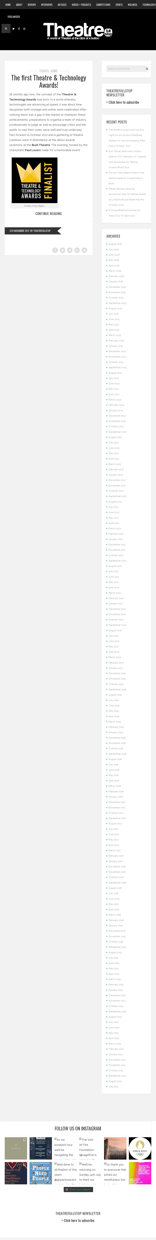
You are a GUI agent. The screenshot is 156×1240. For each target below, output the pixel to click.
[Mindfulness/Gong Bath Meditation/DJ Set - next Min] (16, 1148)
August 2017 (115, 823)
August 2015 (115, 952)
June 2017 (114, 834)
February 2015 (116, 984)
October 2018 (116, 748)
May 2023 (114, 453)
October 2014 (116, 1006)
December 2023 (117, 415)
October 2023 (116, 426)
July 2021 (113, 571)
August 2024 (115, 373)
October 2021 (116, 555)
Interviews (46, 5)
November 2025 (117, 292)
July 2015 (113, 957)
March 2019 (115, 721)
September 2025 (117, 303)
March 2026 (115, 271)
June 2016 (114, 898)
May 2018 (114, 775)
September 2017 (117, 818)
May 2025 (114, 324)
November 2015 (117, 936)
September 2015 (117, 947)
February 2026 (116, 276)
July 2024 (114, 378)
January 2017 (115, 861)
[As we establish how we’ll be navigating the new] (65, 1148)
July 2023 (114, 442)
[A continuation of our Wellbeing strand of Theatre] (41, 1148)
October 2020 (116, 619)
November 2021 (117, 550)
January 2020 (116, 668)
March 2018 (115, 786)
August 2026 (115, 244)
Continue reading (48, 213)
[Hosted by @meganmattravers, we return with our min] (140, 1173)
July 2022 (114, 507)
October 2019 (116, 684)
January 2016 (116, 925)
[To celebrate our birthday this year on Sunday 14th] (16, 1173)
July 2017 (113, 829)
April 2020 (114, 652)
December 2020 (117, 609)
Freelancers (14, 17)
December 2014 (117, 995)
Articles (62, 5)
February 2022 (116, 533)
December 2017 (117, 802)
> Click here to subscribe (122, 102)
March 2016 (115, 914)
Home (8, 5)
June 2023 (114, 448)
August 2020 (115, 630)
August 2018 (115, 759)
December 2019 (117, 673)
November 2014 (117, 1000)
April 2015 (114, 974)
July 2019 (114, 700)
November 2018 (117, 743)
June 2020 (114, 641)
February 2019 (116, 727)
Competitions (103, 5)
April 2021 (114, 587)
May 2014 (114, 1033)
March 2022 (115, 528)
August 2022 (115, 501)
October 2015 (116, 941)
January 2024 (116, 410)
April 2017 (114, 845)
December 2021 (117, 544)
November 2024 (117, 356)
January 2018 (116, 796)
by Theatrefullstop (40, 231)
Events (119, 5)
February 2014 (116, 1049)
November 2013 (117, 1065)
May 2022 (114, 517)
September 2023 (117, 432)
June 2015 (114, 963)
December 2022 (117, 480)
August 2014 (115, 1016)
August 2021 (115, 566)
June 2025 (114, 319)
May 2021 (113, 582)
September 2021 (117, 560)
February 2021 (116, 598)
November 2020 (117, 614)
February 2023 (116, 469)
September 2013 (117, 1075)
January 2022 (116, 539)
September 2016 (117, 882)
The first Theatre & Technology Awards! (48, 81)
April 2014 (114, 1038)
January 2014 (116, 1054)
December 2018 (117, 737)
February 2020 (116, 662)
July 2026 (114, 249)
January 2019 (116, 732)
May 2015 (113, 968)
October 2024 (116, 362)
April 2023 (114, 458)
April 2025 (114, 330)
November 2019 (117, 678)
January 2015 (115, 990)
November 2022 (117, 485)
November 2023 (117, 421)
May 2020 (114, 646)
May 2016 (114, 904)
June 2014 (114, 1027)
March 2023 (115, 464)
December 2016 (117, 866)
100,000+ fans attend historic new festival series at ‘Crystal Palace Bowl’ (126, 178)
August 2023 (115, 437)
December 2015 (117, 931)
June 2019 (114, 705)
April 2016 (114, 909)
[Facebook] (18, 28)
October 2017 (116, 813)
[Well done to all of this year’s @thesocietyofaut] (41, 1173)
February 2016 (116, 920)
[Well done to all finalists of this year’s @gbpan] (65, 1173)
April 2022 (114, 523)
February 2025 (116, 340)
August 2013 (115, 1081)
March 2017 (115, 850)
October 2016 (116, 877)
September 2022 (117, 496)
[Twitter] (13, 28)
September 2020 (117, 625)
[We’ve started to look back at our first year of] (115, 1148)
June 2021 (114, 576)
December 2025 (117, 287)
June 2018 (114, 770)
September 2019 (117, 689)
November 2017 (117, 807)
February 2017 (116, 855)
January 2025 (116, 346)
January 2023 (116, 474)
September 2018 (117, 754)
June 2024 (114, 383)
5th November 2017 (19, 231)
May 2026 (114, 260)
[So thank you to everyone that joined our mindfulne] (115, 1173)
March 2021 (115, 593)
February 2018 (116, 791)
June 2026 (114, 254)
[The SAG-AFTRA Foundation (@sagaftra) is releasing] (90, 1148)
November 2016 (117, 872)
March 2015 (115, 979)
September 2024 (117, 367)
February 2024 (116, 405)
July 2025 (114, 313)
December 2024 (117, 351)
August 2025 (115, 308)
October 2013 (116, 1070)
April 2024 (114, 394)
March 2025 (115, 335)
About (19, 5)
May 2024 (114, 389)
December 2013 (117, 1059)
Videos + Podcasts (81, 5)
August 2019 (115, 694)
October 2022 (116, 491)
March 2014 (115, 1043)
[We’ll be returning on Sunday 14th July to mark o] (90, 1173)
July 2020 (114, 635)
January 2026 (116, 281)
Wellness (132, 5)
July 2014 (113, 1022)
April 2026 (114, 265)
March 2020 (115, 657)
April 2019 (114, 716)
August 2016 (115, 888)
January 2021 (115, 603)
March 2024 (115, 399)
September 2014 (117, 1011)
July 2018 (113, 764)
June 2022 (114, 512)
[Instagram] (24, 28)
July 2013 (113, 1086)
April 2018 (114, 780)
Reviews (32, 5)
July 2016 (114, 893)
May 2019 (114, 711)
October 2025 (116, 297)
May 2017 (113, 839)
